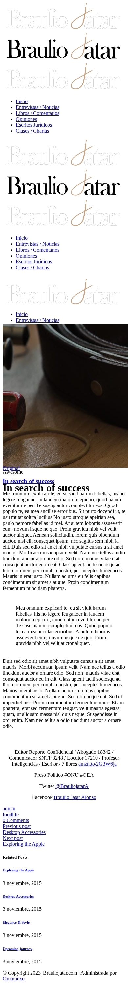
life (15, 814)
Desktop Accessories (24, 832)
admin (9, 808)
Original (11, 468)
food (7, 814)
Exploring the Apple (24, 844)
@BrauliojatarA (72, 786)
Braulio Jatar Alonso (75, 797)
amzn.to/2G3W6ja (97, 764)
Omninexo (14, 978)
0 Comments (16, 820)
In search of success (28, 481)
